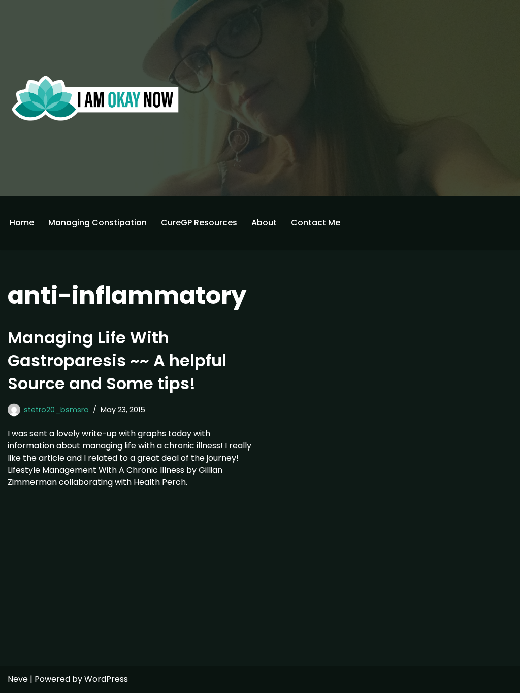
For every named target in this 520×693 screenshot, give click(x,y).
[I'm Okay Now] (95, 98)
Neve (18, 679)
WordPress (106, 679)
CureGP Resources (199, 222)
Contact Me (315, 222)
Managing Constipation (97, 222)
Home (22, 222)
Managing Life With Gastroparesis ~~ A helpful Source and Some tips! (117, 360)
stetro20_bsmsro (56, 410)
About (264, 222)
